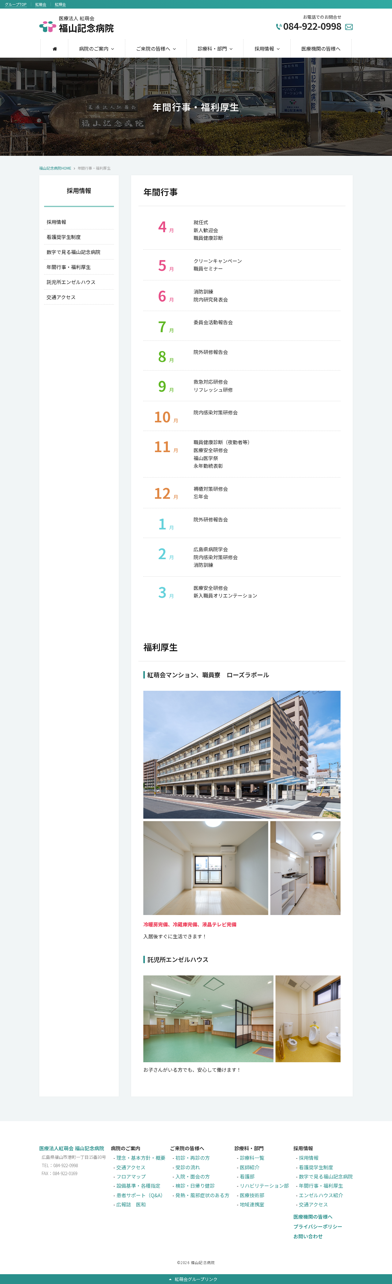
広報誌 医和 (131, 1204)
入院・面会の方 (192, 1176)
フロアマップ (131, 1176)
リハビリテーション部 (264, 1185)
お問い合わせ (308, 1236)
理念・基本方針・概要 (140, 1157)
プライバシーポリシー (317, 1226)
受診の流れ (187, 1167)
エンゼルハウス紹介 (321, 1195)
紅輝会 (60, 4)
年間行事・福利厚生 (69, 267)
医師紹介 (249, 1167)
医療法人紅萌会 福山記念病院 (71, 1148)
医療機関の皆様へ (321, 48)
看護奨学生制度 (64, 236)
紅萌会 (40, 4)
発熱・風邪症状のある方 (202, 1195)
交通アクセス (61, 297)
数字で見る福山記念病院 (73, 252)
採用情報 (56, 221)
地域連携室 (252, 1204)
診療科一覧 (252, 1157)
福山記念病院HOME (55, 168)
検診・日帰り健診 (195, 1185)
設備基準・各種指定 (138, 1185)
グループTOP (16, 4)
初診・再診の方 (192, 1157)
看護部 (247, 1176)
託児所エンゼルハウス (71, 282)
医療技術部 (252, 1195)
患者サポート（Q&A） (140, 1195)
